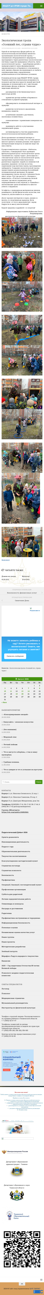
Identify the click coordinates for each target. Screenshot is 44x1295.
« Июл (4, 702)
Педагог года (7, 847)
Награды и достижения (12, 908)
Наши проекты (8, 942)
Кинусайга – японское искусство (18, 722)
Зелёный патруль (10, 951)
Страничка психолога (11, 870)
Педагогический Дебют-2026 (14, 832)
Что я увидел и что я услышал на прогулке (23, 769)
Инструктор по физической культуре (18, 1008)
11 (11, 691)
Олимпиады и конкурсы (13, 904)
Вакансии (6, 961)
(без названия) (10, 729)
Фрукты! (26, 576)
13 (22, 691)
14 (28, 691)
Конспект (6, 560)
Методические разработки (13, 947)
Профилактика (8, 880)
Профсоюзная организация (14, 889)
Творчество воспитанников (14, 856)
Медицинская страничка (13, 998)
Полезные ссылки (10, 927)
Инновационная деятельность (15, 842)
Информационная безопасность (16, 923)
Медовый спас (10, 737)
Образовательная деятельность (16, 851)
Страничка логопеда (11, 866)
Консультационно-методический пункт (20, 861)
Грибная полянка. (11, 762)
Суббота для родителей (12, 894)
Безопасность (8, 875)
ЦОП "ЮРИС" (34, 1288)
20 (22, 694)
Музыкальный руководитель (15, 1003)
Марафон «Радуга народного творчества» (20, 956)
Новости (6, 34)
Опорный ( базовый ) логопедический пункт (21, 885)
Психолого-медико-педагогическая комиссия (18, 974)
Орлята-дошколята (10, 837)
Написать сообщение (15, 656)
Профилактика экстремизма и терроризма (21, 918)
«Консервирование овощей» (16, 714)
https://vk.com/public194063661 (15, 812)
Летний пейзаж (10, 744)
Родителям (7, 913)
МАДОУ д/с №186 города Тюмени (17, 5)
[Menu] (41, 5)
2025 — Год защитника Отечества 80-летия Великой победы (20, 967)
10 (5, 691)
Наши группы (8, 937)
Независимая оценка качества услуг (18, 932)
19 (17, 694)
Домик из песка (9, 576)
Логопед (5, 989)
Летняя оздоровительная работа (16, 899)
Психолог (6, 993)
